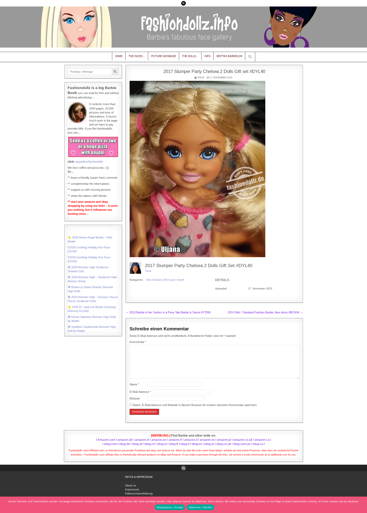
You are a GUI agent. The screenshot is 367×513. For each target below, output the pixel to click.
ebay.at (137, 444)
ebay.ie (209, 444)
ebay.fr (173, 444)
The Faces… (137, 56)
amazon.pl (224, 439)
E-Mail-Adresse (140, 391)
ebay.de (124, 444)
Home (119, 56)
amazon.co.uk (242, 439)
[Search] (183, 3)
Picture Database (163, 56)
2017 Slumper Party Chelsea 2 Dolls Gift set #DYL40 (214, 71)
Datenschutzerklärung (139, 493)
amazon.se (158, 439)
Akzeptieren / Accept (170, 507)
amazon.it (190, 439)
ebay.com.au (241, 444)
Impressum (132, 489)
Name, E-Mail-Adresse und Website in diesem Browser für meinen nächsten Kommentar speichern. (195, 405)
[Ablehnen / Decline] (362, 505)
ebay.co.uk (223, 444)
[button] (250, 57)
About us (130, 485)
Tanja (200, 77)
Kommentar (138, 342)
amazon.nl (142, 439)
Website (135, 398)
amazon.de (125, 439)
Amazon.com (106, 439)
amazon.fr (175, 439)
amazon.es (207, 439)
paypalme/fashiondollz (89, 161)
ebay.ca (258, 444)
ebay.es (197, 444)
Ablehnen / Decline (200, 507)
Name (134, 384)
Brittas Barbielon (229, 56)
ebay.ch (149, 444)
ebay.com (110, 444)
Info (207, 56)
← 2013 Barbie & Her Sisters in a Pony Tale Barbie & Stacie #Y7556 (168, 312)
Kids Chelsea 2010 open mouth (165, 279)
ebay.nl (162, 444)
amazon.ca (262, 439)
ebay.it (184, 444)
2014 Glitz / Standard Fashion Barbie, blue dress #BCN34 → (265, 312)
